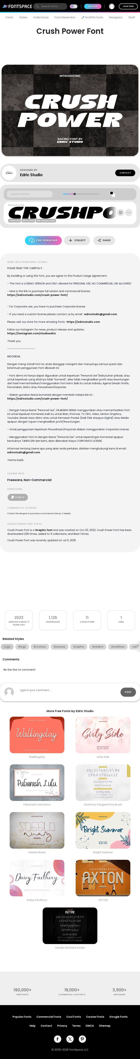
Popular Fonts (22, 1017)
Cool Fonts (73, 1017)
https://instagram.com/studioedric (31, 333)
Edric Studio (31, 174)
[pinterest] (82, 1039)
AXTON (103, 900)
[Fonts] (17, 6)
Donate (19, 497)
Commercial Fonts (48, 1017)
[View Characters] (120, 212)
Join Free (128, 6)
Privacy (62, 1026)
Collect (80, 240)
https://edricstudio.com (83, 322)
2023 (18, 617)
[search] (50, 6)
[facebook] (57, 1039)
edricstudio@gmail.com (100, 314)
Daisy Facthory (37, 900)
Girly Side (103, 757)
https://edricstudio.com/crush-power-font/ (37, 295)
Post (128, 692)
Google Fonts (118, 1017)
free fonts (22, 994)
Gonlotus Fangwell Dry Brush (103, 804)
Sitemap (104, 1026)
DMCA (90, 1026)
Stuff (131, 17)
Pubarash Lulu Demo (37, 804)
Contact (125, 172)
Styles (23, 17)
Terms (76, 1026)
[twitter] (70, 1039)
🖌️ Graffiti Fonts (92, 17)
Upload (93, 6)
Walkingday (37, 757)
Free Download (46, 240)
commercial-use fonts (72, 994)
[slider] (74, 194)
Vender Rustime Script (70, 948)
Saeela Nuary (37, 852)
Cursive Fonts (95, 1017)
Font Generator (65, 17)
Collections (41, 17)
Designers (115, 17)
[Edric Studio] (11, 173)
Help (33, 1026)
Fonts (9, 17)
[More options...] (128, 212)
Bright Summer (103, 852)
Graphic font (43, 530)
